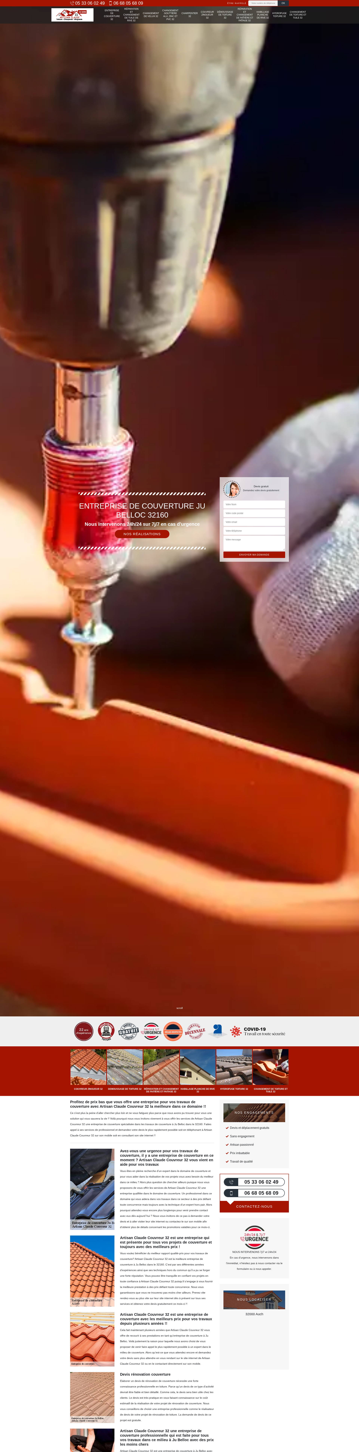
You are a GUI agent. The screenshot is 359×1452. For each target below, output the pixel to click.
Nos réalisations (142, 534)
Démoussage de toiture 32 (225, 15)
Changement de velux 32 (151, 15)
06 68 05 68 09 (128, 3)
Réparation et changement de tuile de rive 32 (131, 15)
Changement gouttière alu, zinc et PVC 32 (170, 15)
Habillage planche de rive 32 (263, 15)
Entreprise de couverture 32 (112, 15)
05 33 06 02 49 (90, 3)
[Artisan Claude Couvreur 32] (72, 15)
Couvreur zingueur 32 (207, 15)
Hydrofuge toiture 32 (279, 15)
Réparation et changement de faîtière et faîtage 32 (244, 15)
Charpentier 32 (190, 15)
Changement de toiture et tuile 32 (297, 15)
